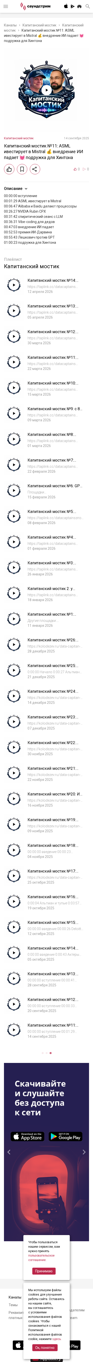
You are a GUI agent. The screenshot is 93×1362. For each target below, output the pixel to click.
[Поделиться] (35, 169)
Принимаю (44, 1271)
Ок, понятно (45, 1348)
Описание (13, 188)
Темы (13, 1305)
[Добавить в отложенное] (22, 169)
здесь (56, 1339)
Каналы (10, 25)
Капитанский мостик (39, 25)
